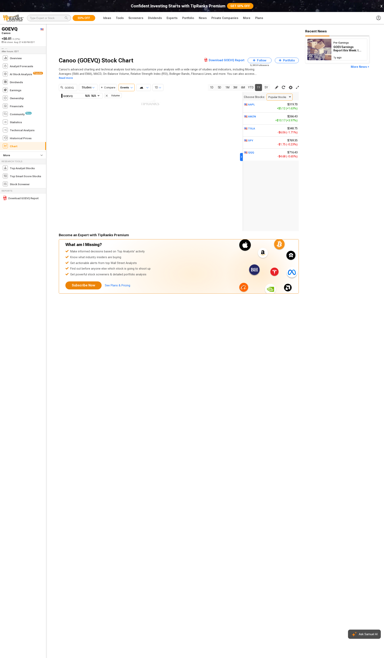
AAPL (251, 104)
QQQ (251, 152)
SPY (250, 140)
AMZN (252, 116)
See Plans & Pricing (117, 285)
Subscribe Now (83, 285)
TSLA (251, 128)
